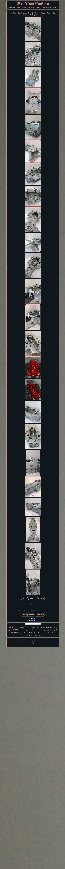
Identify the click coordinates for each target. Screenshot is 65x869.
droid (40, 635)
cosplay (38, 632)
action (26, 635)
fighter (45, 630)
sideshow (22, 627)
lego (16, 632)
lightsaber (33, 630)
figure (53, 632)
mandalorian (53, 627)
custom (15, 629)
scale (11, 632)
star (30, 632)
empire (20, 632)
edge (48, 630)
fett (17, 627)
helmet (9, 630)
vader (26, 627)
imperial (51, 630)
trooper (26, 630)
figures (36, 635)
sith (34, 632)
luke (49, 632)
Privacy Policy (33, 643)
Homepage (33, 639)
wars (31, 635)
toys (30, 627)
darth (47, 627)
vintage (35, 627)
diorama (42, 627)
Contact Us (33, 641)
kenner (40, 630)
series (21, 630)
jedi (56, 630)
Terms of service (32, 645)
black (11, 627)
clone (25, 632)
